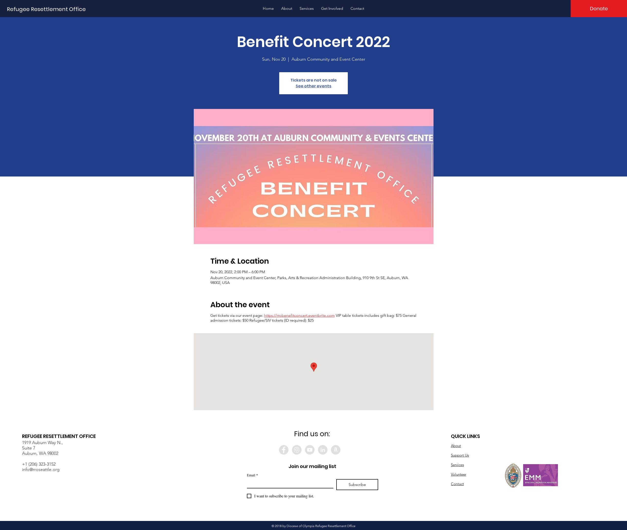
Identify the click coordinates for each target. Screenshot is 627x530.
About (456, 445)
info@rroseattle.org (41, 469)
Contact (457, 484)
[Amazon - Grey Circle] (335, 450)
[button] (286, 8)
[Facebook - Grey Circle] (284, 450)
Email (252, 475)
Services (457, 464)
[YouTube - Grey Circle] (309, 450)
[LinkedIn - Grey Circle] (322, 450)
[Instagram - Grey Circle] (296, 450)
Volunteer (458, 474)
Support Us (460, 455)
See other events (313, 86)
